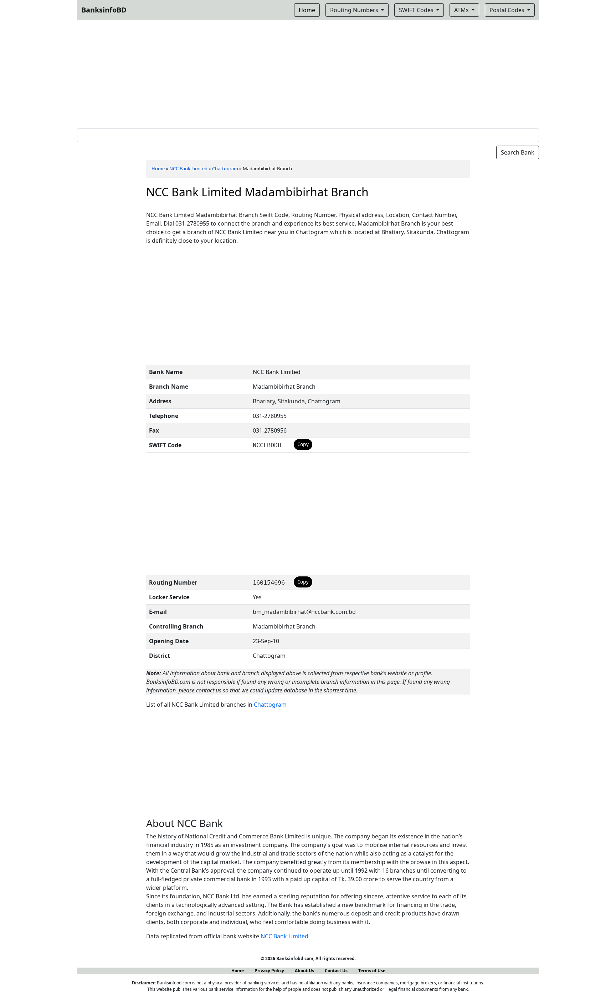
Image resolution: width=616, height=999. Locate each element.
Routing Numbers (355, 10)
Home (158, 168)
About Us (304, 971)
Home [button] (307, 10)
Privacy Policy (269, 971)
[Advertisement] (308, 73)
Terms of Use (371, 971)
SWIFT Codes (417, 10)
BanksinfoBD (104, 10)
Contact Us (336, 971)
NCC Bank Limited (188, 168)
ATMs (462, 10)
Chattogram (225, 168)
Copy (303, 444)
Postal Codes (507, 10)
